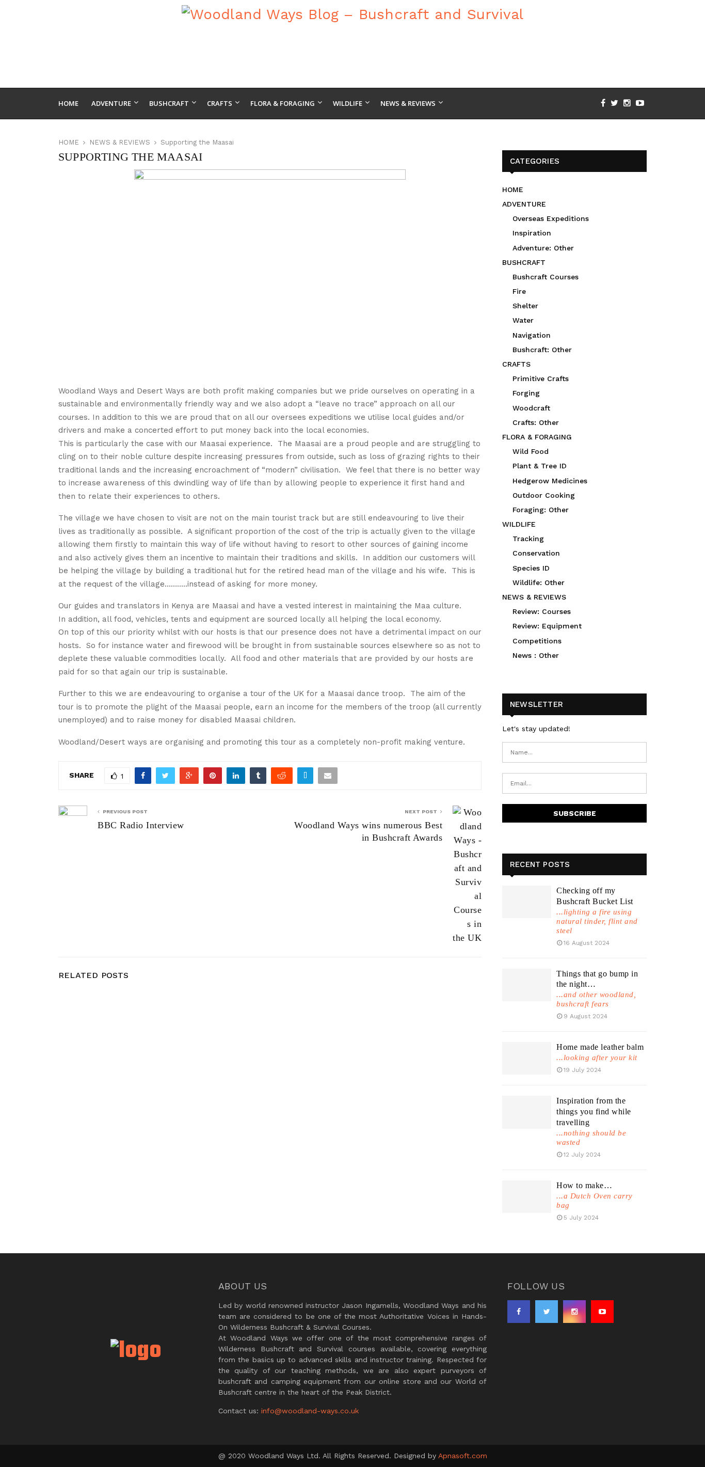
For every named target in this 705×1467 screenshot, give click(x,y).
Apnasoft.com (462, 1456)
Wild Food (530, 451)
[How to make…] (526, 1196)
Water (523, 320)
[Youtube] (642, 103)
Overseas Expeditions (550, 218)
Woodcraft (531, 408)
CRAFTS (516, 364)
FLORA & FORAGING (537, 437)
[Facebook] (606, 103)
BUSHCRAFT (524, 262)
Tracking (528, 538)
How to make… (584, 1185)
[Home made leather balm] (526, 1058)
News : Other (535, 655)
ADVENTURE (524, 204)
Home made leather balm (600, 1047)
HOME (512, 189)
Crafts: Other (535, 422)
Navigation (531, 335)
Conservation (536, 553)
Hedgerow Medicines (549, 481)
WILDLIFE (519, 524)
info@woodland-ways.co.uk (310, 1411)
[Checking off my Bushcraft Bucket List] (526, 902)
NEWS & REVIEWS (534, 597)
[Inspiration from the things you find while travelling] (526, 1112)
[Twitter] (617, 103)
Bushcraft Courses (545, 277)
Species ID (531, 568)
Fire (519, 291)
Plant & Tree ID (539, 466)
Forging (526, 393)
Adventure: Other (543, 248)
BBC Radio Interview (141, 825)
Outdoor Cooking (543, 495)
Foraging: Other (540, 510)
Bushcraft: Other (542, 349)
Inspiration (531, 233)
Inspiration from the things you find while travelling (593, 1111)
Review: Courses (541, 611)
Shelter (525, 306)
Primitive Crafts (540, 378)
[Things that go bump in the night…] (526, 985)
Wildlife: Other (538, 582)
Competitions (537, 641)
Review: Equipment (547, 626)
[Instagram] (629, 103)
